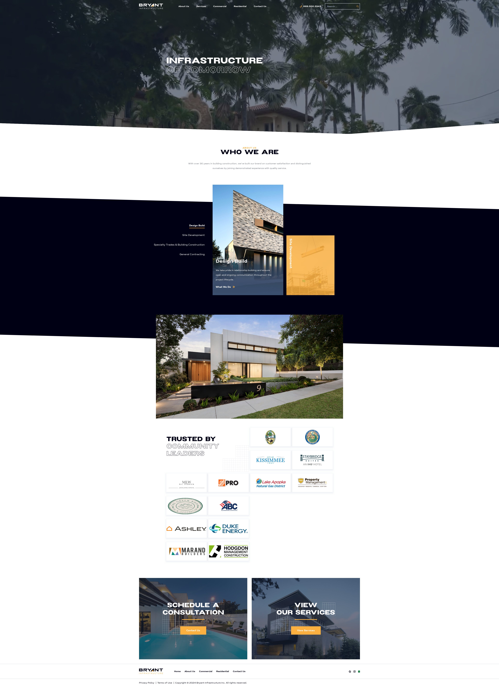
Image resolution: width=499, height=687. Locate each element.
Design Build (197, 225)
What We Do (223, 287)
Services (201, 6)
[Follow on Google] (350, 671)
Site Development (193, 235)
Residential (240, 6)
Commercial (219, 6)
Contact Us (260, 6)
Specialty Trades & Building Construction (179, 244)
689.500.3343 (312, 6)
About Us (183, 6)
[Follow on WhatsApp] (359, 671)
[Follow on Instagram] (354, 671)
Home (177, 671)
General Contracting (192, 254)
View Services (306, 630)
